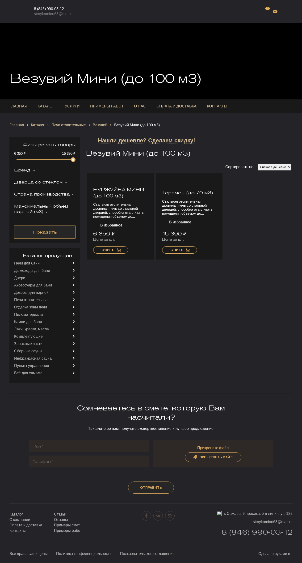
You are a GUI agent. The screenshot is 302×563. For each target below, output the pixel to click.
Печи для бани (27, 263)
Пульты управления (31, 366)
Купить (107, 250)
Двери (19, 278)
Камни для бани (28, 322)
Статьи (60, 514)
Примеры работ (107, 106)
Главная (18, 106)
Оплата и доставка (176, 106)
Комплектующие (28, 336)
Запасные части (28, 344)
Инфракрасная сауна (33, 358)
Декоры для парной (31, 292)
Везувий (100, 125)
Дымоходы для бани (32, 271)
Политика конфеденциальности (84, 554)
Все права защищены (28, 554)
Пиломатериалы (28, 314)
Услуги (72, 106)
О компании (19, 520)
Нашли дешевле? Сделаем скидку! (146, 140)
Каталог (46, 106)
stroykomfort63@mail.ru (54, 14)
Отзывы (61, 520)
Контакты (217, 106)
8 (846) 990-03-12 (49, 9)
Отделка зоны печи (30, 307)
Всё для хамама (28, 373)
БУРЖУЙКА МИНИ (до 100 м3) (118, 193)
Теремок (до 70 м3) (187, 193)
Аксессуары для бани (33, 285)
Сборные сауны (28, 351)
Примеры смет (67, 525)
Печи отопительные (68, 125)
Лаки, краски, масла (31, 329)
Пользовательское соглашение (147, 554)
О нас (140, 106)
